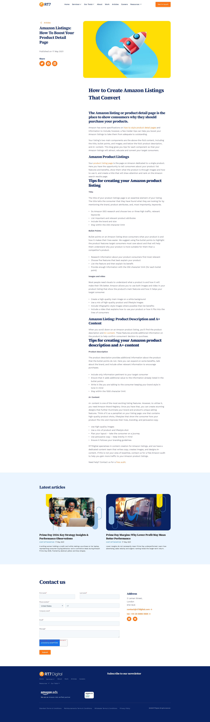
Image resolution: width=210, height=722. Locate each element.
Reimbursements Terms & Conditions (78, 708)
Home (66, 4)
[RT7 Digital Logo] (45, 4)
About (99, 4)
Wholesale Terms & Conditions (105, 708)
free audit (121, 462)
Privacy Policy (125, 708)
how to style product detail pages (140, 127)
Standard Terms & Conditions (50, 708)
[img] (45, 4)
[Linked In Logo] (129, 619)
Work (107, 4)
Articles (115, 4)
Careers (124, 4)
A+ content (109, 333)
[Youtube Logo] (135, 619)
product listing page (103, 163)
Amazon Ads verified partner (59, 697)
